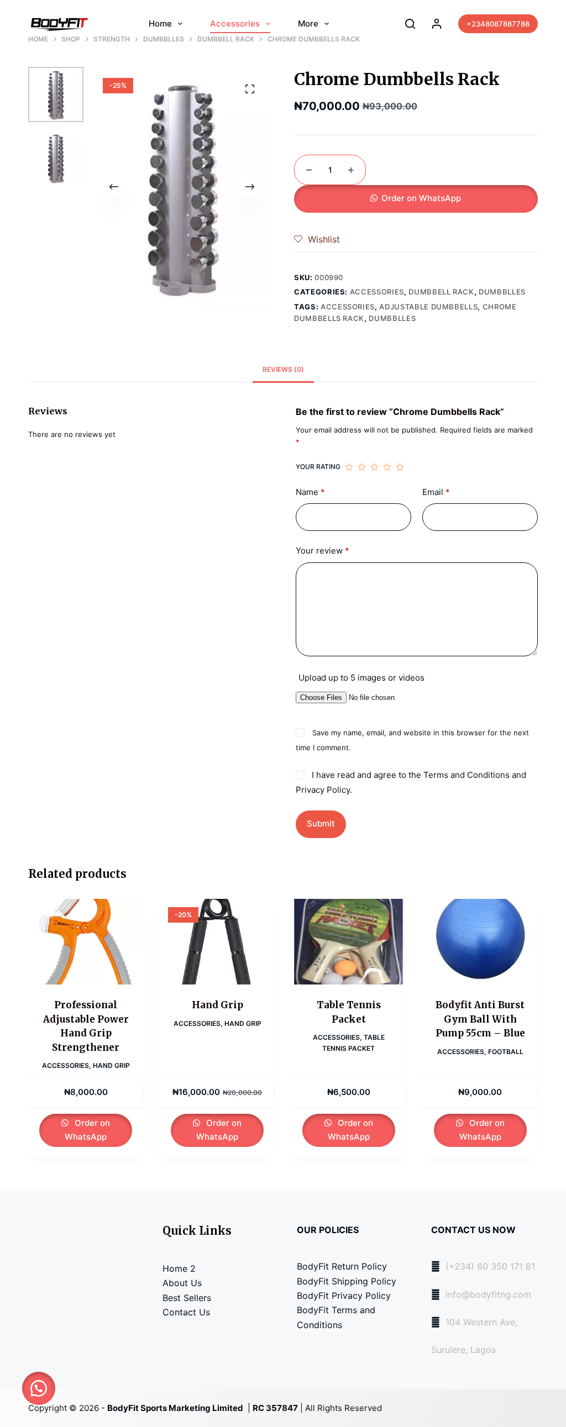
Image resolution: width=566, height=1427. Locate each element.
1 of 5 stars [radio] (349, 467)
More (308, 23)
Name (310, 492)
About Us (182, 1282)
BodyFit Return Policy (342, 1266)
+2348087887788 (498, 23)
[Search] (410, 24)
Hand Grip (111, 1065)
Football (505, 1051)
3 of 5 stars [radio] (374, 467)
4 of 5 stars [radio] (387, 467)
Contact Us (186, 1312)
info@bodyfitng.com (488, 1294)
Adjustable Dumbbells (428, 306)
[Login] (437, 24)
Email (436, 492)
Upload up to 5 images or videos (361, 677)
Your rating (318, 466)
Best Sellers (187, 1297)
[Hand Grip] (217, 942)
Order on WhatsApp (421, 198)
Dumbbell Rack (441, 291)
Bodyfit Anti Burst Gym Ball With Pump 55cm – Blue (480, 1019)
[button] (416, 199)
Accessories (235, 23)
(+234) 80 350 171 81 (490, 1266)
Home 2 (179, 1268)
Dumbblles (502, 291)
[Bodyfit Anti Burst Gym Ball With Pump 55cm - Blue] (480, 942)
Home (160, 23)
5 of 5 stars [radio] (400, 467)
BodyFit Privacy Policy (344, 1295)
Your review (322, 550)
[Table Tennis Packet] (348, 942)
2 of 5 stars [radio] (361, 467)
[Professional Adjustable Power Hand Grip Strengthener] (85, 942)
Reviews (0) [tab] (283, 369)
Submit (321, 823)
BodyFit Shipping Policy (346, 1281)
